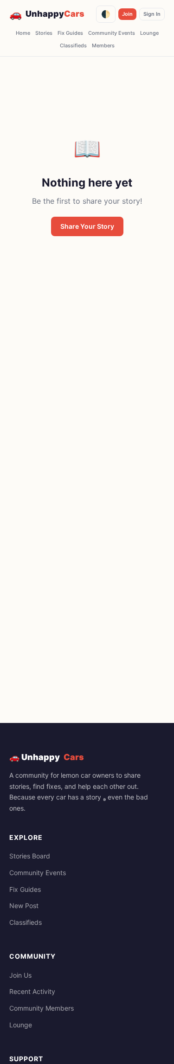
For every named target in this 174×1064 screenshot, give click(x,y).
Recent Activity (32, 991)
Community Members (41, 1008)
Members (103, 45)
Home (23, 33)
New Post (24, 905)
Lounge (149, 33)
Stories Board (29, 856)
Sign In (152, 14)
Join (127, 14)
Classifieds (73, 45)
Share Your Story (87, 226)
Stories (43, 33)
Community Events (111, 33)
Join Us (20, 975)
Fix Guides (70, 33)
